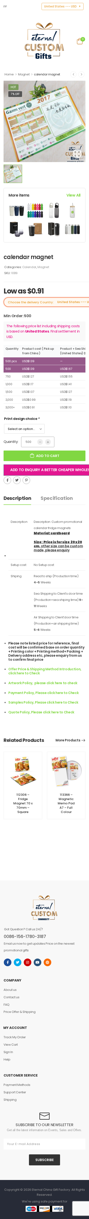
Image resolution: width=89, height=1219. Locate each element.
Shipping (10, 1099)
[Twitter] (17, 480)
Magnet (23, 74)
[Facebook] (7, 480)
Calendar (29, 267)
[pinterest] (47, 962)
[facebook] (7, 962)
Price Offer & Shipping (19, 1012)
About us (10, 990)
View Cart (11, 1044)
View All (73, 195)
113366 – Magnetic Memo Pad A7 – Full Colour (66, 803)
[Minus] (40, 442)
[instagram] (27, 962)
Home (9, 74)
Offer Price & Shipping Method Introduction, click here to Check (45, 671)
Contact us (11, 997)
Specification (57, 498)
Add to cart (47, 455)
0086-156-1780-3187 (25, 936)
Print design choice (22, 418)
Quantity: (11, 441)
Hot (13, 87)
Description (17, 498)
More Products (68, 740)
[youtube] (37, 962)
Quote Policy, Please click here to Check (41, 712)
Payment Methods (17, 1085)
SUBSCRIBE (44, 1159)
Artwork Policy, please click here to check (42, 683)
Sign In (8, 1052)
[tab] (22, 498)
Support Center (15, 1092)
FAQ (6, 1004)
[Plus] (48, 442)
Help (7, 1059)
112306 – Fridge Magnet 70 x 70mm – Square (23, 803)
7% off (15, 94)
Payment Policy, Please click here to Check (43, 692)
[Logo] (44, 41)
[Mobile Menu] (7, 41)
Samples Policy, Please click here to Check (43, 702)
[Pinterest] (26, 480)
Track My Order (15, 1037)
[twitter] (17, 962)
